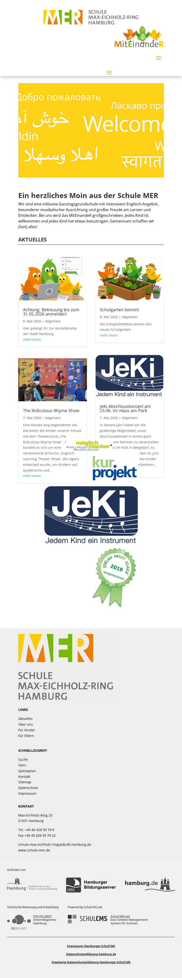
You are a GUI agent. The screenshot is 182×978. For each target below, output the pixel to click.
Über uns (25, 724)
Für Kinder (26, 730)
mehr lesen (32, 339)
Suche (23, 759)
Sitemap (24, 782)
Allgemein (53, 321)
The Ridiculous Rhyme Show (51, 410)
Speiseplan (27, 771)
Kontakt (24, 776)
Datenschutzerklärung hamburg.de (91, 954)
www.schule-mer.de (34, 850)
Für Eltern (26, 735)
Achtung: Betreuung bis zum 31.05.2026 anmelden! (51, 312)
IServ (22, 765)
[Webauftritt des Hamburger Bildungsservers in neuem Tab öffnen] (91, 885)
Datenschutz (28, 787)
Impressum (27, 793)
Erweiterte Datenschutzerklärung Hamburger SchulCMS (91, 962)
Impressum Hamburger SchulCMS (91, 946)
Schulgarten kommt (119, 309)
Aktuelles (25, 718)
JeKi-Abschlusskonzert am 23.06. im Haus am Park (125, 408)
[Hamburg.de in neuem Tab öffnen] (150, 885)
